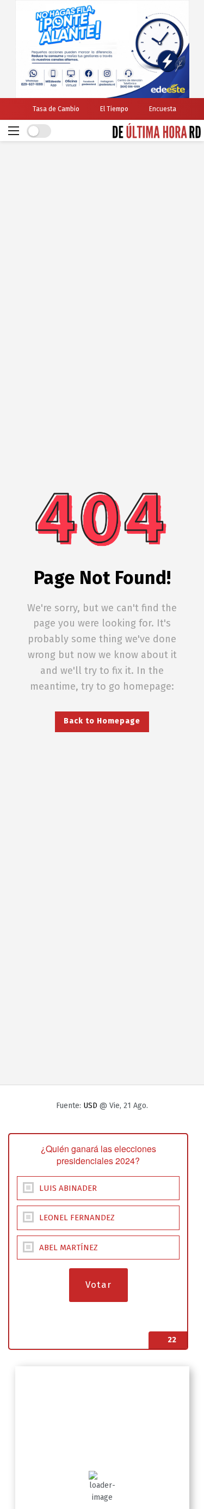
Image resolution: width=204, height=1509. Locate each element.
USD (90, 1105)
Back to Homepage (102, 721)
